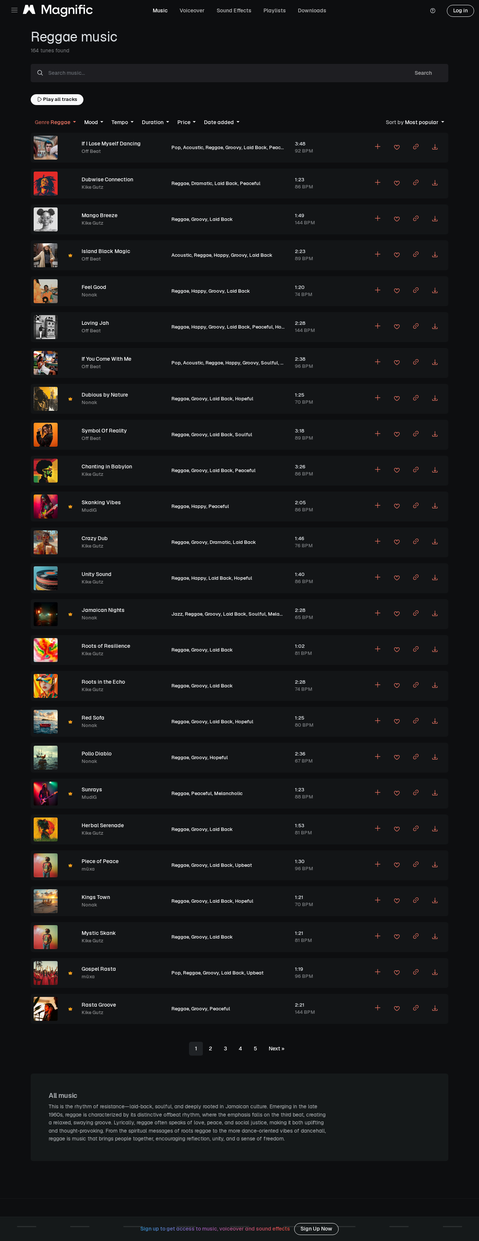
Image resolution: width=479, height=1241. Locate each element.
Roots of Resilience (106, 646)
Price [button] (184, 122)
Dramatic (201, 183)
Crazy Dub (95, 538)
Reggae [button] (53, 122)
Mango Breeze (100, 215)
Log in (460, 10)
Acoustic (193, 147)
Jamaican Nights (103, 610)
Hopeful (284, 327)
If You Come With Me (106, 358)
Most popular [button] (413, 122)
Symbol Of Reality (104, 430)
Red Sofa (93, 717)
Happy (221, 255)
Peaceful (279, 147)
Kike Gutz (92, 187)
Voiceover (192, 10)
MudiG (89, 510)
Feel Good (94, 287)
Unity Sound (97, 574)
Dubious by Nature (105, 394)
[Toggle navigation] (14, 10)
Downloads (312, 10)
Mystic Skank (99, 933)
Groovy (233, 147)
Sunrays (92, 789)
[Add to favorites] (397, 148)
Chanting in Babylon (107, 466)
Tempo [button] (120, 122)
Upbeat (288, 363)
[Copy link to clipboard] (416, 148)
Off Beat (91, 151)
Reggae (214, 147)
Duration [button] (153, 122)
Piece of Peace (100, 861)
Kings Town (96, 897)
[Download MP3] (435, 148)
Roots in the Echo (103, 681)
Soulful (269, 363)
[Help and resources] (433, 11)
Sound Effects (234, 10)
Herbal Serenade (103, 825)
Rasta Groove (99, 1004)
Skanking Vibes (101, 502)
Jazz (177, 614)
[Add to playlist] (378, 148)
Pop (176, 147)
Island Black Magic (106, 251)
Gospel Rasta (99, 969)
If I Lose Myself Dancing (111, 143)
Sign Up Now (316, 1228)
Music (160, 10)
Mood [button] (91, 122)
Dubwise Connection (107, 179)
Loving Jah (95, 323)
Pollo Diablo (97, 753)
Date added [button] (219, 122)
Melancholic (282, 614)
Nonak (89, 295)
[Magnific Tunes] (58, 11)
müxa (88, 869)
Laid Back (255, 147)
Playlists (274, 10)
